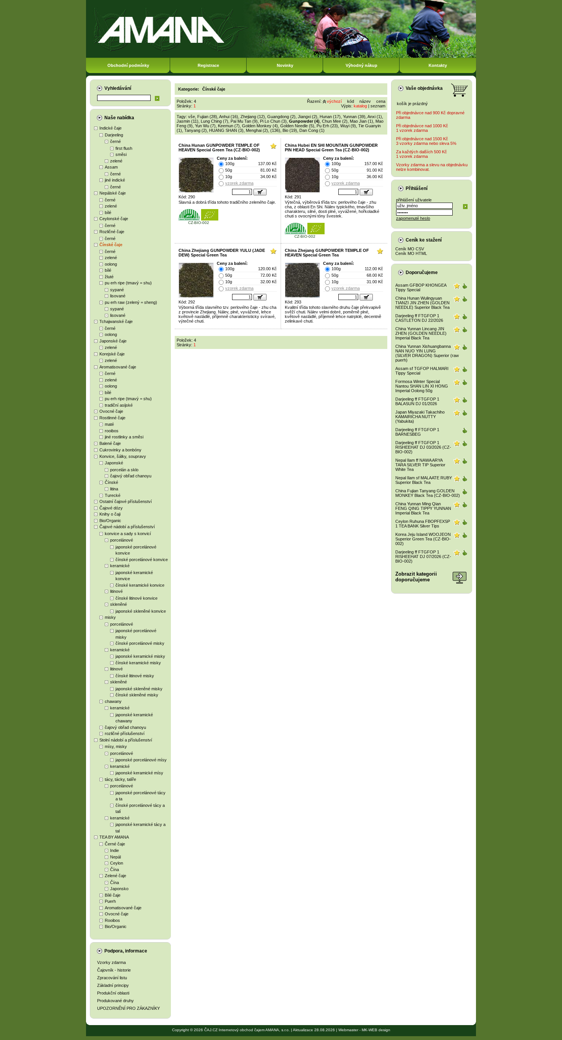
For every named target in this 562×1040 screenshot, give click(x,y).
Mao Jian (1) (361, 121)
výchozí (334, 101)
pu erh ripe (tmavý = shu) (128, 283)
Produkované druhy (115, 1000)
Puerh (110, 901)
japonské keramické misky (140, 656)
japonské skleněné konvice (140, 611)
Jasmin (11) (187, 121)
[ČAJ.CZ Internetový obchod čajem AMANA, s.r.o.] (281, 56)
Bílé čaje (112, 895)
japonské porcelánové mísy (141, 760)
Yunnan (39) (354, 116)
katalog (360, 106)
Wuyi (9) (348, 125)
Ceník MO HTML (411, 253)
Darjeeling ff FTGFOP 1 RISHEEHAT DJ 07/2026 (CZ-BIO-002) (423, 556)
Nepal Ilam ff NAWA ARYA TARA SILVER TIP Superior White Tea (420, 465)
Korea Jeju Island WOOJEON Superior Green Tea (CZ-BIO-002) (423, 539)
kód (350, 101)
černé (115, 141)
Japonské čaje (113, 341)
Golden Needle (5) (297, 125)
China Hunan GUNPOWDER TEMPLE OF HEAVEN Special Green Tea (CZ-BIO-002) (219, 147)
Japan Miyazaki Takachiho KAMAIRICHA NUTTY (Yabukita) (420, 416)
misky (110, 617)
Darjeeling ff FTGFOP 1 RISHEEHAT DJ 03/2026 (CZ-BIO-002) (423, 447)
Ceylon (116, 863)
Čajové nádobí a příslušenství (127, 526)
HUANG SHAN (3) (226, 130)
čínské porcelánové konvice (141, 559)
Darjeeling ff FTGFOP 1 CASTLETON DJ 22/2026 (419, 318)
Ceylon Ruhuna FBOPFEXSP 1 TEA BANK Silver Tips (422, 523)
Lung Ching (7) (214, 121)
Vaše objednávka (424, 88)
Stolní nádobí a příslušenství (125, 740)
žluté (109, 276)
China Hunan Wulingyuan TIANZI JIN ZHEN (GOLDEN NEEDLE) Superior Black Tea (422, 303)
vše (191, 116)
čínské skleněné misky (136, 695)
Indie (114, 850)
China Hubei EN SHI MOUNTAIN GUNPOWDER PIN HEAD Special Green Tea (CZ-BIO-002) (331, 147)
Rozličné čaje (111, 231)
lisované (117, 296)
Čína (114, 869)
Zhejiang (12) (252, 116)
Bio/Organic (110, 520)
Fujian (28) (207, 116)
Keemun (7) (229, 125)
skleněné (118, 604)
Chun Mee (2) (335, 121)
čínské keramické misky (138, 662)
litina (114, 489)
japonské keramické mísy (139, 773)
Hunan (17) (330, 116)
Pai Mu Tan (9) (244, 121)
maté (109, 424)
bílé (108, 212)
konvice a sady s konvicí (128, 533)
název (365, 101)
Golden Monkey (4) (260, 125)
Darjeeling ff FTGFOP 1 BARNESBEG (417, 431)
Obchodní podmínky (128, 65)
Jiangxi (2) (307, 116)
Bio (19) (290, 130)
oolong (111, 264)
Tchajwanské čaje (116, 321)
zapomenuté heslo (413, 218)
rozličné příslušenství (125, 733)
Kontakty (438, 65)
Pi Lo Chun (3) (273, 121)
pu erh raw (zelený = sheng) (131, 302)
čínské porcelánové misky (139, 643)
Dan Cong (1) (312, 130)
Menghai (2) (257, 130)
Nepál (115, 857)
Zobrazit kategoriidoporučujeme (416, 576)
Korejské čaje (112, 354)
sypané (117, 289)
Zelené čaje (115, 875)
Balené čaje (110, 443)
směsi (121, 154)
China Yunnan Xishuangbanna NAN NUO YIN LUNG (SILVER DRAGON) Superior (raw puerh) (427, 353)
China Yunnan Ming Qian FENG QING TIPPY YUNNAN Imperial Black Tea (423, 508)
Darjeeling (114, 135)
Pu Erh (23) (327, 125)
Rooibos (112, 920)
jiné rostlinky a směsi (124, 437)
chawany (113, 701)
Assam (111, 167)
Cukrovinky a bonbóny (120, 450)
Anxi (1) (374, 116)
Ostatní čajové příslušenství (125, 501)
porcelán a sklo (124, 469)
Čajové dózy (111, 508)
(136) (275, 130)
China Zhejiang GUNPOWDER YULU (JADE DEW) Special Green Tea (222, 252)
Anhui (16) (228, 116)
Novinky (285, 65)
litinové (116, 591)
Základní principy (113, 985)
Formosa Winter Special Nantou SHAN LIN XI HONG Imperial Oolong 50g (421, 386)
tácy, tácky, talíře (120, 779)
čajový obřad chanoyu (130, 476)
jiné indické (115, 180)
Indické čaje (110, 128)
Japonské (114, 463)
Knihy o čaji (109, 514)
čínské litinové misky (134, 675)
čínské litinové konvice (136, 598)
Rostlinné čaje (112, 417)
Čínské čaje (110, 244)
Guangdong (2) (281, 116)
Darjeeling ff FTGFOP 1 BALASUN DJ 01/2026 (417, 401)
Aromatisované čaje (117, 367)
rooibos (112, 430)
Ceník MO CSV (409, 249)
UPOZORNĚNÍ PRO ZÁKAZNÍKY (128, 1008)
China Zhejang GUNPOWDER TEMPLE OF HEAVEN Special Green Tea (327, 252)
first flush (123, 148)
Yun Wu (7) (205, 125)
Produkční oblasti (113, 993)
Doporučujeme (422, 272)
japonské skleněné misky (138, 688)
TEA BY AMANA (114, 837)
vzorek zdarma (239, 183)
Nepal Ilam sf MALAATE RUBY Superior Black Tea (423, 480)
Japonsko (119, 888)
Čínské (111, 482)
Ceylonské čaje (113, 218)
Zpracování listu (112, 977)
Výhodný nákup (361, 65)
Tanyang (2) (195, 130)
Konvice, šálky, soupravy (122, 456)
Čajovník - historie (114, 970)
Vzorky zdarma (111, 962)
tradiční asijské (119, 405)
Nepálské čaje (112, 193)
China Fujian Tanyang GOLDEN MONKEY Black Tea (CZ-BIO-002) (427, 493)
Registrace (208, 65)
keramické (120, 565)
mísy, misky (116, 746)
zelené (116, 161)
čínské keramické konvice (139, 585)
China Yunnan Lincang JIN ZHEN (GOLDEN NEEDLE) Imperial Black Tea (421, 333)
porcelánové (121, 540)
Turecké (112, 495)
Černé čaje (115, 844)
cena (380, 101)
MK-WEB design (376, 1030)
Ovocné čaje (111, 411)
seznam (377, 106)
